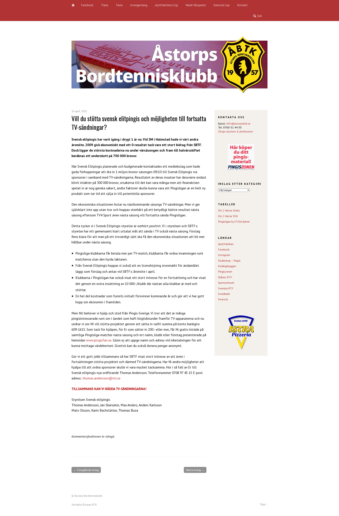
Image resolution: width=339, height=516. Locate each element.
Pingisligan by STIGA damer (234, 221)
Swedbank (224, 294)
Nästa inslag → (195, 470)
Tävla (119, 5)
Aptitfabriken (226, 244)
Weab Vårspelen (196, 5)
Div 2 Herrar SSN (228, 216)
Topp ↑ (263, 504)
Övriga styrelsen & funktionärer (235, 131)
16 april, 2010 (79, 111)
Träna (104, 5)
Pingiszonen (225, 271)
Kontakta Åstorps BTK (84, 504)
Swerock (223, 299)
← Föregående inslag (86, 470)
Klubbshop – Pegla (229, 260)
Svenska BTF (225, 288)
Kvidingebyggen (227, 266)
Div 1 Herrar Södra (229, 210)
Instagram (224, 255)
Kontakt (242, 5)
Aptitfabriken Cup (166, 5)
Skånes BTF (225, 277)
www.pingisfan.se (98, 340)
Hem (75, 5)
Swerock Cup (221, 5)
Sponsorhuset (226, 282)
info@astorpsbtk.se (238, 123)
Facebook (87, 5)
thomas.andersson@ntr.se (101, 378)
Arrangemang (138, 5)
